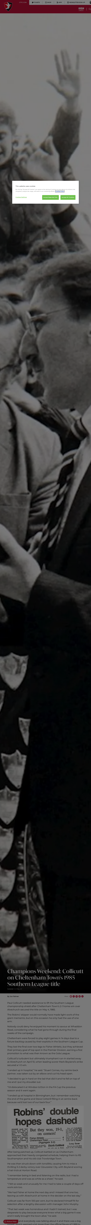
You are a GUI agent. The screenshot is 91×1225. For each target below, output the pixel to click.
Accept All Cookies (68, 197)
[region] (45, 192)
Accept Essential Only (50, 197)
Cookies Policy (59, 191)
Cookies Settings (21, 197)
